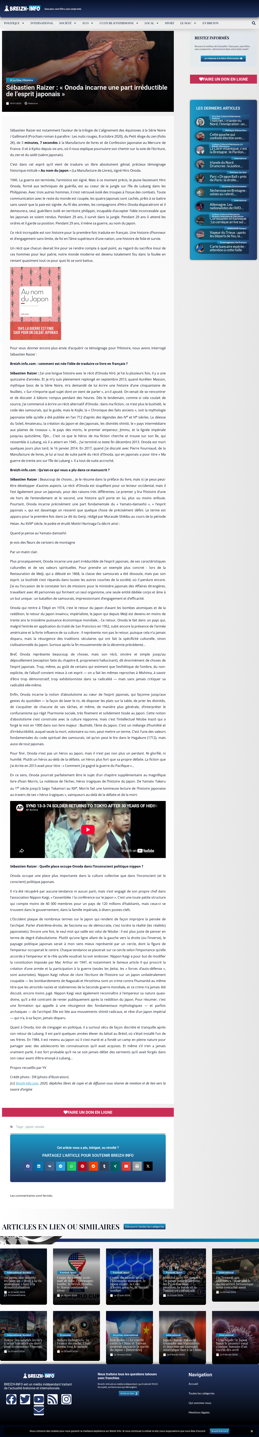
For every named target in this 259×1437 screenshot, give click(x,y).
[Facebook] (11, 1399)
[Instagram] (66, 1399)
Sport (169, 23)
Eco (86, 23)
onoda (39, 1127)
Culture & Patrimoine (117, 23)
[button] (253, 23)
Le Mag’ (186, 23)
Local (149, 23)
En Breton (211, 23)
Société (65, 23)
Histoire (27, 80)
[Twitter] (25, 1399)
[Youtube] (39, 1399)
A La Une (15, 80)
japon (29, 1127)
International (42, 23)
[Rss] (53, 1399)
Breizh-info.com (27, 1083)
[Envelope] (39, 1410)
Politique (12, 23)
